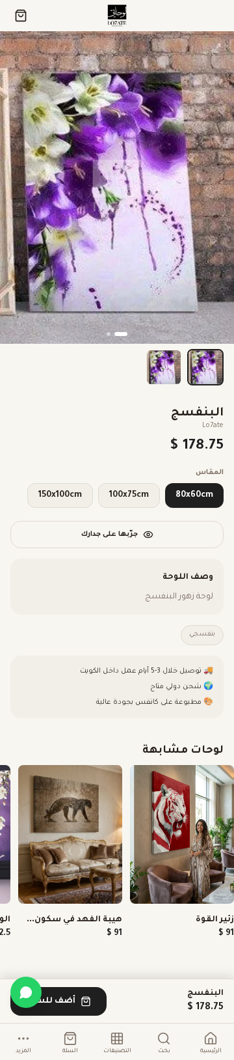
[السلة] (20, 15)
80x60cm (194, 495)
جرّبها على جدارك (109, 534)
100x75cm (129, 495)
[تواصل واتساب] (26, 992)
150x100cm (60, 495)
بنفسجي (202, 634)
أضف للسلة (50, 1001)
